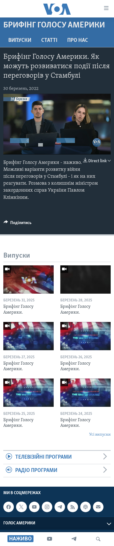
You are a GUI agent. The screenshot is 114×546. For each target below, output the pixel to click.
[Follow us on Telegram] (60, 507)
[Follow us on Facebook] (8, 507)
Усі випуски (100, 435)
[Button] (18, 224)
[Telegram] (73, 539)
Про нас (77, 40)
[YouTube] (49, 539)
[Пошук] (98, 539)
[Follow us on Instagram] (47, 507)
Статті (49, 40)
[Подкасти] (85, 507)
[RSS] (72, 507)
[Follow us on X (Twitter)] (21, 507)
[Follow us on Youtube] (34, 507)
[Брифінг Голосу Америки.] (28, 279)
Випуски (19, 40)
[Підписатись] (98, 507)
